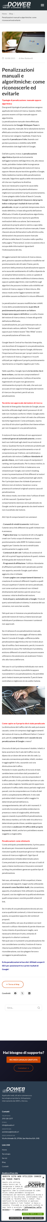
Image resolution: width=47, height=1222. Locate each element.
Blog (11, 14)
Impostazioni (15, 1218)
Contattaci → (23, 1068)
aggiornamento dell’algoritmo (18, 160)
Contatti (5, 1166)
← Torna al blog (12, 984)
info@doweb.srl (8, 1125)
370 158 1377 (7, 1118)
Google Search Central (12, 342)
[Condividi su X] (22, 993)
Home (4, 14)
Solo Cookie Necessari (33, 1218)
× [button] (43, 1177)
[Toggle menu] (42, 5)
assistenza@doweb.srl (10, 1132)
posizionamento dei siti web (14, 264)
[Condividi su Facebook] (15, 993)
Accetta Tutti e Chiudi (32, 1214)
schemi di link (18, 467)
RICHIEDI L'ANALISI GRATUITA (23, 1059)
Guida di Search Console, (30, 196)
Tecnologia (6, 1154)
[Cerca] (38, 1008)
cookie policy (21, 1209)
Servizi (4, 1158)
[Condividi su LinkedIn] (29, 993)
